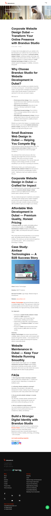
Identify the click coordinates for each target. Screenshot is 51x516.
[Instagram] (20, 443)
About (5, 475)
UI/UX (27, 477)
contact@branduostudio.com (10, 505)
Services (6, 479)
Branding (28, 475)
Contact (5, 483)
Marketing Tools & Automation (33, 491)
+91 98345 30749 (8, 507)
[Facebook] (13, 443)
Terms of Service (8, 487)
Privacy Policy (7, 485)
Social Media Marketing (31, 489)
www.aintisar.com (20, 299)
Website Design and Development (34, 479)
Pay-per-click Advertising (31, 483)
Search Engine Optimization (32, 481)
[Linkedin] (15, 443)
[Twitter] (17, 443)
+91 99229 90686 (8, 509)
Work (5, 477)
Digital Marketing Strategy (32, 485)
